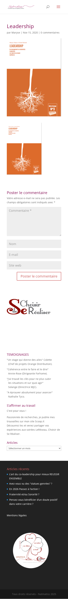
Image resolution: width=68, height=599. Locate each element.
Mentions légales (17, 515)
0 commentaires (50, 32)
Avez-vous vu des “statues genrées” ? (30, 483)
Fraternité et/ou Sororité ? (24, 494)
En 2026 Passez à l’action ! (24, 489)
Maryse (16, 32)
